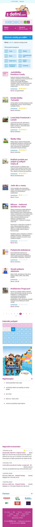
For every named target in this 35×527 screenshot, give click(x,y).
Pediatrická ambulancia (20, 250)
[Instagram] (6, 22)
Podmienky (28, 512)
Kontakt (23, 516)
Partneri (20, 512)
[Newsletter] (19, 22)
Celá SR (11, 42)
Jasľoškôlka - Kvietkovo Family (18, 73)
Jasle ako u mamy (18, 185)
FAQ (14, 512)
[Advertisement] (17, 426)
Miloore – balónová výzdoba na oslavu (19, 205)
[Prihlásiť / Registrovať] (22, 22)
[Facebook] (9, 22)
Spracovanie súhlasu (17, 518)
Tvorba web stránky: (17, 523)
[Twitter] (12, 22)
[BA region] (17, 361)
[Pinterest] (16, 22)
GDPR (17, 514)
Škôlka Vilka (16, 139)
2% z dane (7, 512)
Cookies (11, 514)
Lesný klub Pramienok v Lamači (21, 119)
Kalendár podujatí (10, 321)
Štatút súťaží (25, 514)
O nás (9, 516)
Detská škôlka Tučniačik (16, 99)
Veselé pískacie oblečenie (17, 270)
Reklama (15, 516)
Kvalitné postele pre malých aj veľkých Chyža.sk (19, 161)
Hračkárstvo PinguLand (20, 289)
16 (16, 316)
